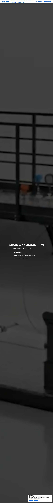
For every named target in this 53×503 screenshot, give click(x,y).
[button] (47, 1)
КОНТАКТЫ (20, 2)
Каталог (13, 0)
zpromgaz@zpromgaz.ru (39, 1)
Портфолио (30, 0)
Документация (24, 0)
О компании (13, 2)
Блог (24, 2)
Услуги (18, 0)
